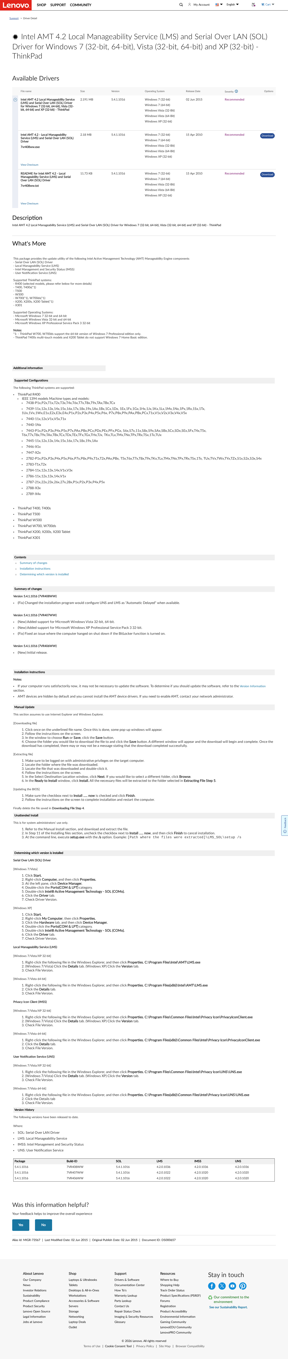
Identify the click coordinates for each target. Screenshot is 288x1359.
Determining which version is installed (44, 574)
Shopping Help (169, 1285)
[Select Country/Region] (219, 5)
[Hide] (15, 100)
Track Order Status (172, 1290)
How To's (120, 1290)
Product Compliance (36, 1301)
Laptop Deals (77, 1322)
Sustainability (31, 1295)
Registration (168, 1306)
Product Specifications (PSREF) (180, 1295)
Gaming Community (173, 1322)
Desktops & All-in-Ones (84, 1290)
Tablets (73, 1285)
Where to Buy (169, 1280)
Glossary (119, 1322)
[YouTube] (232, 1287)
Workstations (77, 1295)
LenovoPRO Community (175, 1332)
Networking (76, 1316)
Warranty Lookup (125, 1295)
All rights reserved (154, 1341)
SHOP (41, 5)
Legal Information (34, 1316)
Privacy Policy (145, 1346)
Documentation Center (129, 1285)
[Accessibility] (244, 5)
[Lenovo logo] (16, 5)
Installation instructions (35, 568)
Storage (74, 1311)
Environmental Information (177, 1316)
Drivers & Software (126, 1280)
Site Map (165, 1346)
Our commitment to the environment (231, 1300)
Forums (165, 1301)
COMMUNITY (80, 5)
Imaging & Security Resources (133, 1316)
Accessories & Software (84, 1301)
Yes (20, 1225)
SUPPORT (58, 5)
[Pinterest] (242, 1287)
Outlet (73, 1327)
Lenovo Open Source (36, 1311)
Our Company (32, 1280)
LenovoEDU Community (176, 1327)
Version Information (253, 686)
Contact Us (121, 1306)
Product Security (34, 1306)
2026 (128, 1341)
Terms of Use (91, 1346)
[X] (222, 1287)
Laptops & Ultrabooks (83, 1280)
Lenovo (137, 1341)
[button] (181, 4)
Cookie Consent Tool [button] (118, 1346)
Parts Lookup (122, 1301)
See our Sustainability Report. (228, 1307)
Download (267, 135)
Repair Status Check (127, 1311)
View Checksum (29, 165)
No (43, 1225)
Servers (73, 1306)
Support (14, 18)
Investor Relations (34, 1290)
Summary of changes (33, 563)
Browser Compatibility (190, 1346)
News (26, 1285)
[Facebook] (211, 1287)
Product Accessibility (173, 1311)
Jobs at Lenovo (32, 1322)
